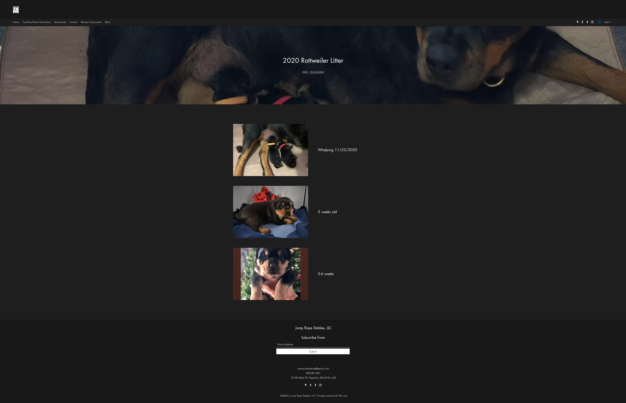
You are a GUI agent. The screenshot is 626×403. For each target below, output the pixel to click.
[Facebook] (582, 22)
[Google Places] (577, 22)
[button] (278, 150)
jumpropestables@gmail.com (313, 368)
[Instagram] (592, 22)
